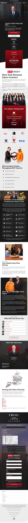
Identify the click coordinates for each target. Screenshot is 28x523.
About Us (3, 494)
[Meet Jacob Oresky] (14, 344)
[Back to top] (14, 519)
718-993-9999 (14, 419)
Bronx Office (4, 427)
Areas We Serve (4, 500)
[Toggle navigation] (26, 3)
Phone (7, 462)
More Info (4, 434)
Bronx (4, 398)
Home (3, 493)
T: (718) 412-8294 (4, 432)
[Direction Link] (10, 436)
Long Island (4, 401)
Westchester (4, 406)
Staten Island (5, 405)
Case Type (7, 472)
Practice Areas (3, 497)
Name (7, 459)
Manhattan (4, 402)
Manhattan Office (5, 448)
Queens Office (5, 446)
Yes (7, 470)
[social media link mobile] (9, 421)
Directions (9, 434)
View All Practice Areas (14, 337)
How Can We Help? (9, 475)
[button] (15, 65)
